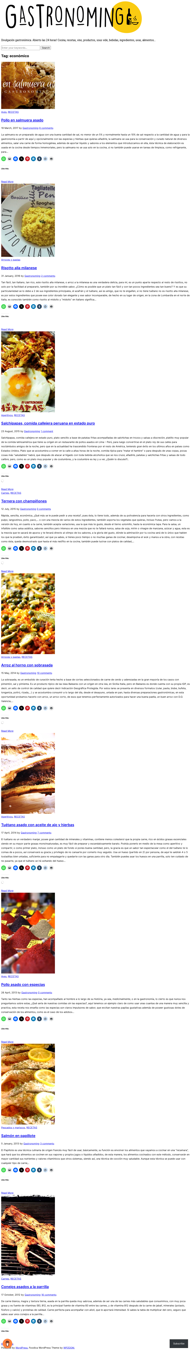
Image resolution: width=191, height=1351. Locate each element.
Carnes (5, 492)
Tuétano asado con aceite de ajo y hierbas (37, 825)
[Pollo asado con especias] (28, 972)
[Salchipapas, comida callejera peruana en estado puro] (28, 411)
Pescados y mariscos (13, 1127)
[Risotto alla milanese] (28, 255)
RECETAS (13, 111)
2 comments (48, 275)
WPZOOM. (69, 1347)
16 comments (48, 1294)
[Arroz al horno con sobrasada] (28, 653)
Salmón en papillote (18, 1136)
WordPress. (22, 1347)
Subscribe (178, 1343)
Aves (4, 111)
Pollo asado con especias (23, 984)
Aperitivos (7, 415)
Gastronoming (30, 127)
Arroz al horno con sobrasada (27, 665)
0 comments (44, 508)
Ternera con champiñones (24, 501)
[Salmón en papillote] (28, 1123)
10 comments (44, 672)
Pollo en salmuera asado (22, 120)
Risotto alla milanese (19, 268)
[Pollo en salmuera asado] (28, 108)
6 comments (46, 127)
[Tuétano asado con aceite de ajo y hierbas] (28, 812)
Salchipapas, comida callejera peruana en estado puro (48, 423)
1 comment (47, 431)
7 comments (44, 832)
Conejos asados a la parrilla (25, 1287)
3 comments (47, 1143)
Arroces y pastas (10, 259)
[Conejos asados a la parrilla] (28, 1274)
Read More (7, 181)
